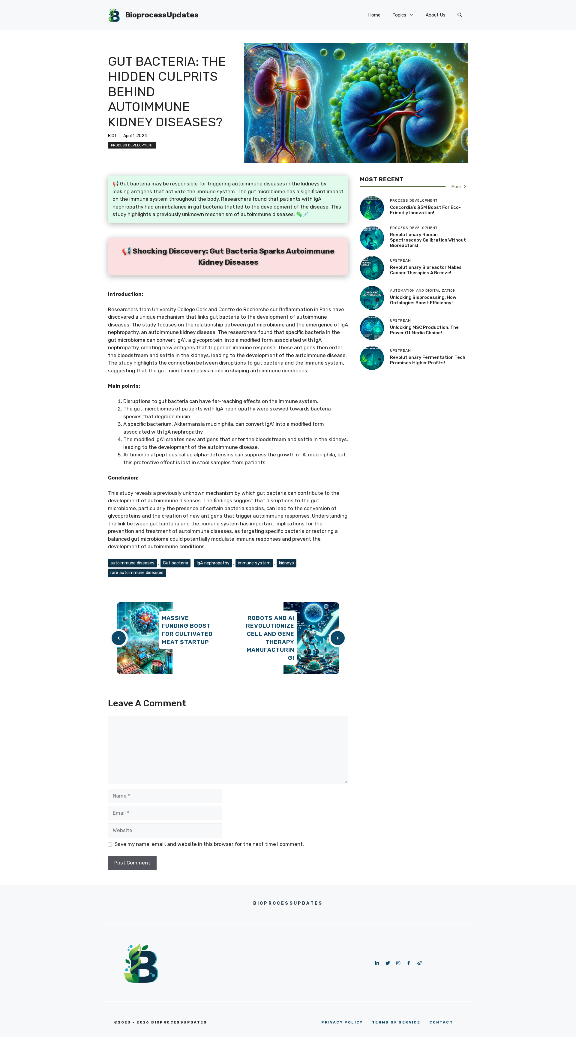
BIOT (112, 135)
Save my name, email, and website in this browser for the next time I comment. (209, 844)
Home (374, 15)
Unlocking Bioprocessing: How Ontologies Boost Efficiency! (423, 300)
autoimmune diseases (132, 563)
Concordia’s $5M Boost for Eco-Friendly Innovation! (425, 210)
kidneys (286, 563)
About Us (436, 15)
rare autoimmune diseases (137, 572)
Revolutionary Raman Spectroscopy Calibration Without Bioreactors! (428, 240)
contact (441, 1022)
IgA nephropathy (213, 563)
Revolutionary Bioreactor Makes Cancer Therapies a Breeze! (426, 270)
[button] (460, 15)
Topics (399, 15)
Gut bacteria (175, 563)
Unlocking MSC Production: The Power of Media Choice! (424, 330)
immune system (254, 563)
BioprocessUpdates (162, 15)
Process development (132, 145)
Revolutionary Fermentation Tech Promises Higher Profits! (427, 360)
